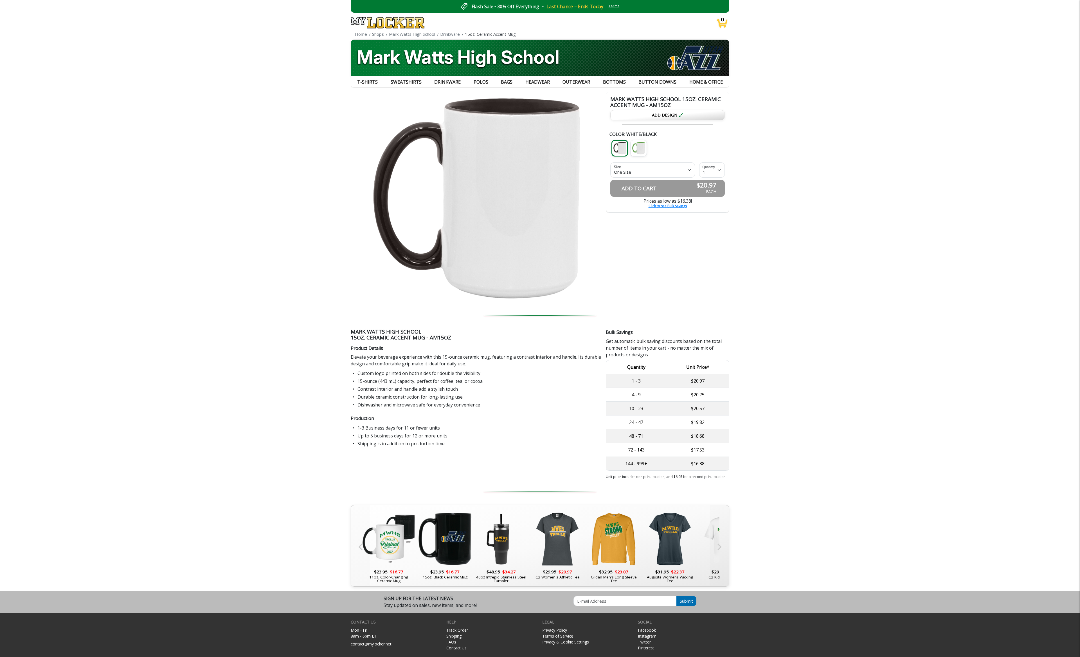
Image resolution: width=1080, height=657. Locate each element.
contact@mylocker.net (371, 644)
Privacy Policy (554, 630)
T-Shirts (367, 82)
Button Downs (657, 82)
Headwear (537, 82)
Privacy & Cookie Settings (565, 642)
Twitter (644, 642)
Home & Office (706, 82)
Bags (506, 82)
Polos (481, 82)
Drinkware (447, 82)
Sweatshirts (406, 82)
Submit (686, 601)
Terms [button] (614, 6)
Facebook (647, 630)
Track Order (457, 630)
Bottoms (614, 82)
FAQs (451, 642)
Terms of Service (557, 636)
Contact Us (456, 648)
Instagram (647, 636)
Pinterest (646, 648)
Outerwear (576, 82)
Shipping (454, 636)
